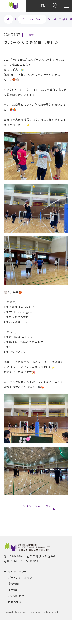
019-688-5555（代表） (23, 561)
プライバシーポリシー (21, 578)
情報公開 (13, 584)
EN (43, 5)
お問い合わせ (16, 596)
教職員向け (14, 602)
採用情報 (13, 590)
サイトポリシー (17, 571)
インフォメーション (32, 19)
